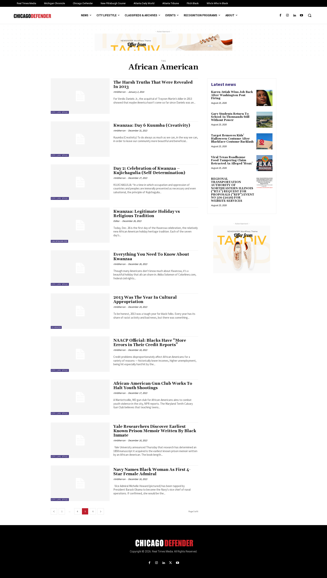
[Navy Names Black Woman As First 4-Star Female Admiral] (80, 483)
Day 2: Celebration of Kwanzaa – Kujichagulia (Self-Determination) (149, 170)
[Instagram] (287, 15)
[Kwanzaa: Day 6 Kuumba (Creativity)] (80, 139)
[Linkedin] (294, 15)
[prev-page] (54, 511)
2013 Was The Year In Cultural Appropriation (145, 299)
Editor (116, 221)
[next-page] (100, 511)
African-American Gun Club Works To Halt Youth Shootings (152, 385)
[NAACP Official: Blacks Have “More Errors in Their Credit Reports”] (80, 354)
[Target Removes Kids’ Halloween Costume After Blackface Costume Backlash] (264, 141)
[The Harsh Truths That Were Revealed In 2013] (80, 96)
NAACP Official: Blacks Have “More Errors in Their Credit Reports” (149, 342)
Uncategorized (59, 241)
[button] (309, 15)
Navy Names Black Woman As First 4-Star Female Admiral (152, 472)
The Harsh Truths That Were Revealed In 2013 (153, 84)
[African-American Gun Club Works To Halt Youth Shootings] (80, 397)
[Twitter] (170, 562)
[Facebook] (280, 15)
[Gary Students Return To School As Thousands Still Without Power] (264, 120)
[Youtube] (301, 15)
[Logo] (163, 543)
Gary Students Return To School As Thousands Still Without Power (230, 117)
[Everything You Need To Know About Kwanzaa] (80, 268)
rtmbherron (119, 91)
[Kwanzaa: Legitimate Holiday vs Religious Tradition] (80, 225)
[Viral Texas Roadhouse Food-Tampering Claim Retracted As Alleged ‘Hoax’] (264, 163)
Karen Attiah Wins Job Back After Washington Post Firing (232, 95)
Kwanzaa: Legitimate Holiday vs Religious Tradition (146, 213)
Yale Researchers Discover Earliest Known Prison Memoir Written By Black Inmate (154, 431)
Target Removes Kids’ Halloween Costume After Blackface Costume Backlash (232, 139)
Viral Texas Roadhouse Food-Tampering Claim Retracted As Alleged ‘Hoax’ (231, 160)
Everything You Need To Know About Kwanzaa (151, 256)
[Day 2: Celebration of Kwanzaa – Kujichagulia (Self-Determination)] (80, 182)
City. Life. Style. (59, 112)
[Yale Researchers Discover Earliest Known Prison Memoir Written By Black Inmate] (80, 440)
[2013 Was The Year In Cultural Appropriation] (80, 311)
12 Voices (56, 327)
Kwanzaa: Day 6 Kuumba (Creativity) (151, 125)
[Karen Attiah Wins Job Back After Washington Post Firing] (264, 98)
